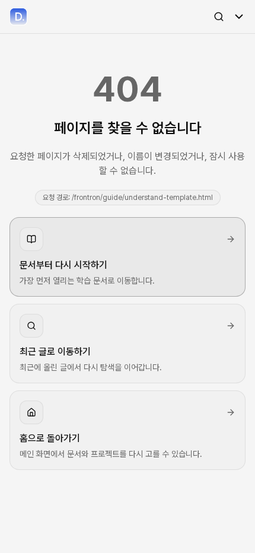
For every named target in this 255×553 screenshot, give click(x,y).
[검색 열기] (219, 17)
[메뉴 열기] (239, 17)
